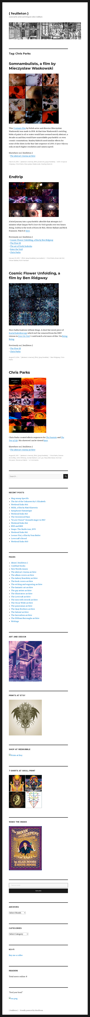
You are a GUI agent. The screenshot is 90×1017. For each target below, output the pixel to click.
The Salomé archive (20, 612)
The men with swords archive (24, 600)
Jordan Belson (32, 458)
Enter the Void (16, 249)
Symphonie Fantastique (21, 511)
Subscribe (38, 891)
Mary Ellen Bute (49, 458)
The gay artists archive (21, 590)
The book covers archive (22, 581)
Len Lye (40, 458)
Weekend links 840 (19, 541)
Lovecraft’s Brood (19, 538)
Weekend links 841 (19, 532)
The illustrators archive (21, 593)
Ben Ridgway (55, 357)
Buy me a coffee (16, 955)
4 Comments (33, 460)
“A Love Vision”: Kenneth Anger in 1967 (28, 520)
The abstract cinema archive (22, 156)
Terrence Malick (21, 460)
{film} (36, 162)
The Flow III (15, 243)
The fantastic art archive (22, 587)
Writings (15, 621)
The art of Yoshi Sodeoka (21, 246)
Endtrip (16, 177)
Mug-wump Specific (20, 498)
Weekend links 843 (19, 514)
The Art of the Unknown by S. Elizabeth (28, 501)
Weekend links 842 (19, 523)
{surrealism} (40, 258)
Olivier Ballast (14, 260)
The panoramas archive (21, 606)
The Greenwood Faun (20, 517)
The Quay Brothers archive (23, 609)
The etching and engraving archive (26, 584)
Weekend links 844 (19, 504)
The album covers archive (22, 575)
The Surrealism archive (21, 615)
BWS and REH (17, 526)
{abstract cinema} (27, 162)
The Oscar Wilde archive (22, 603)
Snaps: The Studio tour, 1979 (23, 529)
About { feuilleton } (19, 563)
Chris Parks (19, 164)
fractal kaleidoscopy (18, 333)
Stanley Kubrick (46, 164)
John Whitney (21, 458)
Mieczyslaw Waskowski (32, 164)
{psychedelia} (50, 162)
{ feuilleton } (19, 13)
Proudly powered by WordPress (31, 1010)
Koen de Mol (59, 258)
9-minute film (20, 128)
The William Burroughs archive (25, 618)
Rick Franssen (24, 260)
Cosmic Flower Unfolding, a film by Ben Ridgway (31, 240)
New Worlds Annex (19, 569)
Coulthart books (18, 566)
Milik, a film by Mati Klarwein (24, 508)
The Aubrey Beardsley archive (24, 578)
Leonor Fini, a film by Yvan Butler (25, 535)
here (28, 231)
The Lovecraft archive (21, 597)
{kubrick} (41, 162)
